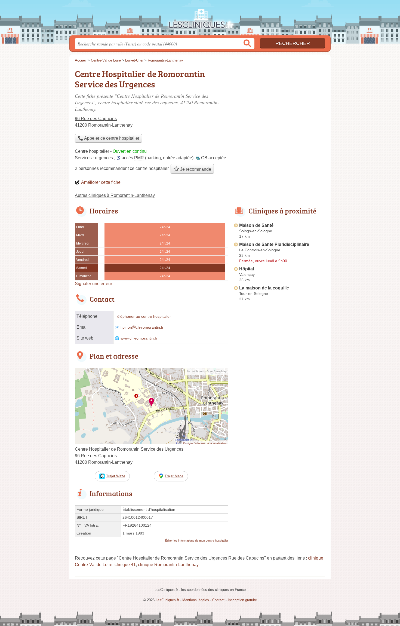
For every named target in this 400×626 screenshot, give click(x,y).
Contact (218, 600)
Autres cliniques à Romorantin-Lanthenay (115, 195)
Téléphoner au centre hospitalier (143, 316)
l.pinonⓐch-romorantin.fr (142, 327)
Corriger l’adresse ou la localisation (205, 443)
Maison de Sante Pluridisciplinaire (274, 244)
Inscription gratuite (242, 600)
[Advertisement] (279, 105)
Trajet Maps (174, 476)
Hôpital (246, 269)
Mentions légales (195, 600)
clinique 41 (125, 564)
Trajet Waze (115, 476)
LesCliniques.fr (200, 19)
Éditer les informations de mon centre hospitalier (196, 540)
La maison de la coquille (264, 288)
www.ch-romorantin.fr (139, 338)
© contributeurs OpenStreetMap (207, 371)
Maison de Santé (256, 225)
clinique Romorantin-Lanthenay (168, 564)
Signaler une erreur (93, 283)
